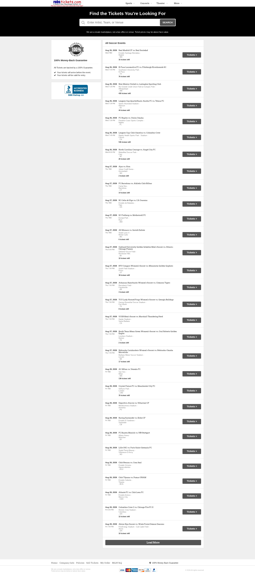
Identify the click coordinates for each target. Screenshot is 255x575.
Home (54, 563)
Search (168, 22)
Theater (160, 3)
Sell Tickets (92, 563)
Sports (129, 3)
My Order (105, 563)
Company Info (67, 563)
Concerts (144, 3)
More (176, 3)
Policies (80, 563)
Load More (153, 542)
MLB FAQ (117, 563)
